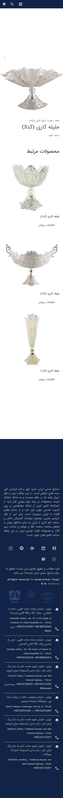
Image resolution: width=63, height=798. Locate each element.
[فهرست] (20, 4)
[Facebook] (54, 548)
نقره (51, 120)
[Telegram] (21, 548)
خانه (57, 120)
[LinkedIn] (43, 548)
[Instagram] (11, 548)
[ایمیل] (43, 559)
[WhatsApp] (54, 559)
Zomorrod (53, 584)
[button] (5, 57)
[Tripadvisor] (32, 548)
